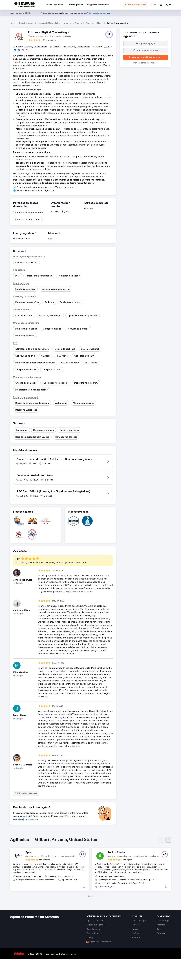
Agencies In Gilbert (94, 23)
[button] (153, 4)
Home (12, 23)
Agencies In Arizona (73, 23)
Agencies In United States (49, 23)
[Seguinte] (168, 840)
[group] (90, 867)
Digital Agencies (26, 23)
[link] (76, 4)
